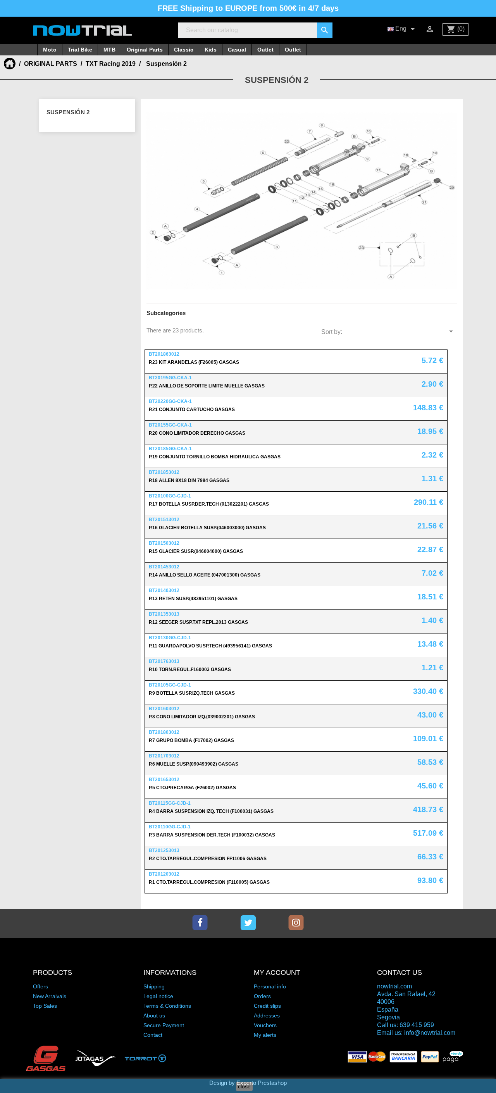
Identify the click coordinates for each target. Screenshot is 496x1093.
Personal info (270, 986)
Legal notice (158, 996)
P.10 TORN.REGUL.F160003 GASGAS (190, 669)
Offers (40, 986)
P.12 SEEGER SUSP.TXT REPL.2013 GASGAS (198, 622)
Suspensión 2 (68, 112)
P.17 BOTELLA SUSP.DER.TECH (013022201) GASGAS (209, 504)
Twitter (248, 922)
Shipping (154, 986)
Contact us (399, 972)
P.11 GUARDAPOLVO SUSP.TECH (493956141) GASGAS (210, 646)
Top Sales (45, 1006)
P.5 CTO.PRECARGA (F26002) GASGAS (192, 787)
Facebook (200, 922)
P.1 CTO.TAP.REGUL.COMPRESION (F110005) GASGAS (209, 882)
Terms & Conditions (167, 1006)
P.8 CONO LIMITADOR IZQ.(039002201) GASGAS (202, 716)
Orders (262, 996)
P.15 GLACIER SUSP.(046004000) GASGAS (196, 551)
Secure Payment (163, 1025)
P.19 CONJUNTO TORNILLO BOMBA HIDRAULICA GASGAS (215, 457)
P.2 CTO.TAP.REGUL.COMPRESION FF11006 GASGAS (208, 858)
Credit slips (267, 1006)
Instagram (296, 922)
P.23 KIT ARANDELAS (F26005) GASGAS (194, 362)
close (244, 1086)
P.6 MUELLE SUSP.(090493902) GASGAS (193, 764)
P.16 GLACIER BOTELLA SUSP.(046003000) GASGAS (207, 527)
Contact (152, 1035)
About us (154, 1015)
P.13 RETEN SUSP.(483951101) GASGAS (193, 598)
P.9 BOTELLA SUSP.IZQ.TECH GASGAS (192, 693)
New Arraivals (49, 996)
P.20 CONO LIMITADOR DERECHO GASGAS (197, 433)
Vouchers (265, 1025)
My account (277, 972)
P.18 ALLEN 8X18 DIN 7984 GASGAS (189, 480)
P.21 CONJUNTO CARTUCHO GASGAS (192, 409)
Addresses (267, 1015)
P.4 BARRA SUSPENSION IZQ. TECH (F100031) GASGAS (211, 811)
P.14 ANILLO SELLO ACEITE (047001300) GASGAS (204, 575)
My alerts (265, 1035)
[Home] (10, 63)
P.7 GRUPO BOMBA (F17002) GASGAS (191, 740)
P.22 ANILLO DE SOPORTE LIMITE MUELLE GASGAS (207, 386)
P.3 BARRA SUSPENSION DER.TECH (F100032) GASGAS (212, 835)
